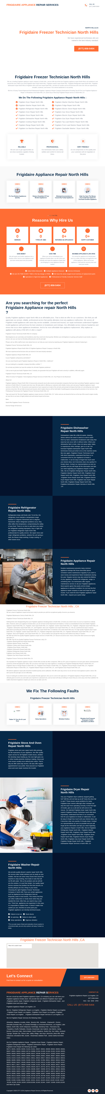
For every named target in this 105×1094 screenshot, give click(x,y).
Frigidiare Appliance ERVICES (32, 992)
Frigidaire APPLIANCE (32, 5)
